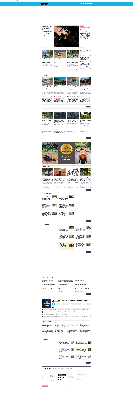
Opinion (51, 375)
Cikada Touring (83, 131)
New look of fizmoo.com (80, 284)
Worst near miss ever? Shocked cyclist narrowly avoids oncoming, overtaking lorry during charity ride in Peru (85, 88)
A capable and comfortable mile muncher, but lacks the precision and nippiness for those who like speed (85, 124)
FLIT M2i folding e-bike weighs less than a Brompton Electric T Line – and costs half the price (47, 178)
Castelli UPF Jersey (71, 131)
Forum (51, 374)
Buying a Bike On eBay (80, 280)
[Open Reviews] (63, 5)
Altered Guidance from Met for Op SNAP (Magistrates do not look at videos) (66, 281)
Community (70, 103)
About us (43, 374)
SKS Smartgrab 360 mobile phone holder (72, 121)
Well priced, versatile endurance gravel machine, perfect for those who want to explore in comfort (47, 123)
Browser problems (62, 284)
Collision (44, 96)
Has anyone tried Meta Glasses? (49, 284)
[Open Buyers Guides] (71, 5)
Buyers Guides (44, 377)
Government (58, 96)
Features (43, 379)
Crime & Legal (58, 103)
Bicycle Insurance (53, 380)
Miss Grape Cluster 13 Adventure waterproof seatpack (59, 121)
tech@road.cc (82, 376)
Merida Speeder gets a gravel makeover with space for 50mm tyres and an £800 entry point (85, 178)
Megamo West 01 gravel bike (85, 121)
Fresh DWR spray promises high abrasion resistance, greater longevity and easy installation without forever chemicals (59, 185)
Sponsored (72, 243)
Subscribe (45, 386)
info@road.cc (84, 374)
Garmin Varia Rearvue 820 (46, 132)
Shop (51, 379)
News (42, 375)
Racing (82, 103)
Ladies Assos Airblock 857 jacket (82, 288)
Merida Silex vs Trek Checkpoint (49, 288)
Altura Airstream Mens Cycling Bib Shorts (59, 132)
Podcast (51, 376)
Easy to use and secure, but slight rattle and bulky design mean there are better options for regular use (72, 124)
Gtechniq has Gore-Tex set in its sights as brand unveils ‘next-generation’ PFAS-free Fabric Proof (59, 179)
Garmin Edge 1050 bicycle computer (47, 281)
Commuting (83, 187)
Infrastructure (71, 96)
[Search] (1, 0)
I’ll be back (60, 288)
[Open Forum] (81, 5)
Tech (42, 380)
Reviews (43, 376)
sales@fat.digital (87, 377)
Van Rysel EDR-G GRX (46, 120)
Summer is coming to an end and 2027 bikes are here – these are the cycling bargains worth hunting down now (72, 179)
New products (45, 187)
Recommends (52, 377)
